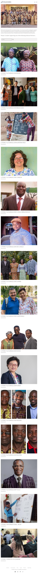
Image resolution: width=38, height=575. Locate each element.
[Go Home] (6, 2)
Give (17, 567)
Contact (7, 567)
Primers (24, 567)
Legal (21, 567)
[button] (36, 2)
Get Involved (13, 567)
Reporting (29, 567)
